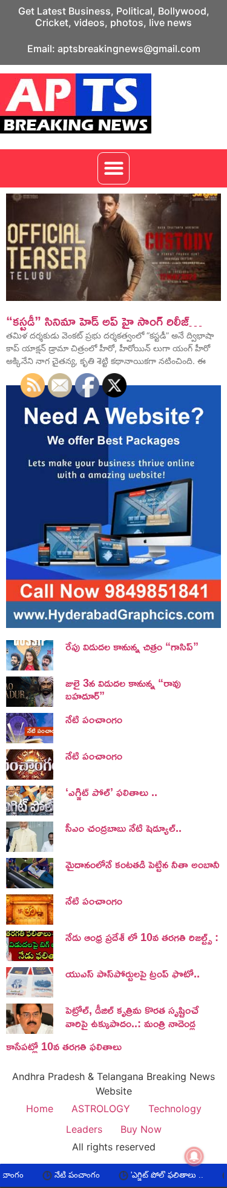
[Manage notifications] (194, 1156)
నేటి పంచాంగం (53, 1175)
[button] (113, 168)
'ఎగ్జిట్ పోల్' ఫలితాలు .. (143, 1175)
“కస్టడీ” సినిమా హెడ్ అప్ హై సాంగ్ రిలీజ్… (104, 321)
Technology (175, 1108)
